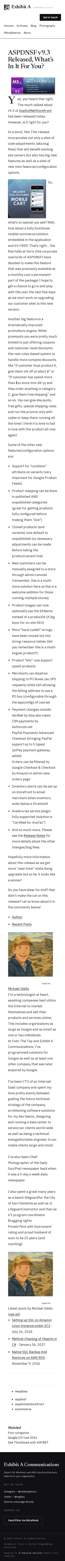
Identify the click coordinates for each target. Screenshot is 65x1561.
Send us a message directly (19, 1501)
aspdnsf (20, 1399)
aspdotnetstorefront (29, 1404)
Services (9, 25)
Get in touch (50, 17)
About (27, 32)
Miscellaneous (12, 32)
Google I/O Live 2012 (22, 1438)
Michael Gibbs (18, 988)
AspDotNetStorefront (35, 110)
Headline (21, 1391)
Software (22, 25)
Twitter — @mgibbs (14, 1496)
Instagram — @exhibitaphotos (20, 1491)
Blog (33, 25)
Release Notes (34, 835)
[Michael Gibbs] (32, 954)
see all (14, 1314)
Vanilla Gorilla (32, 1553)
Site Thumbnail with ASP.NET (28, 1442)
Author (17, 917)
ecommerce (23, 1409)
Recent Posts (22, 924)
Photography (47, 25)
